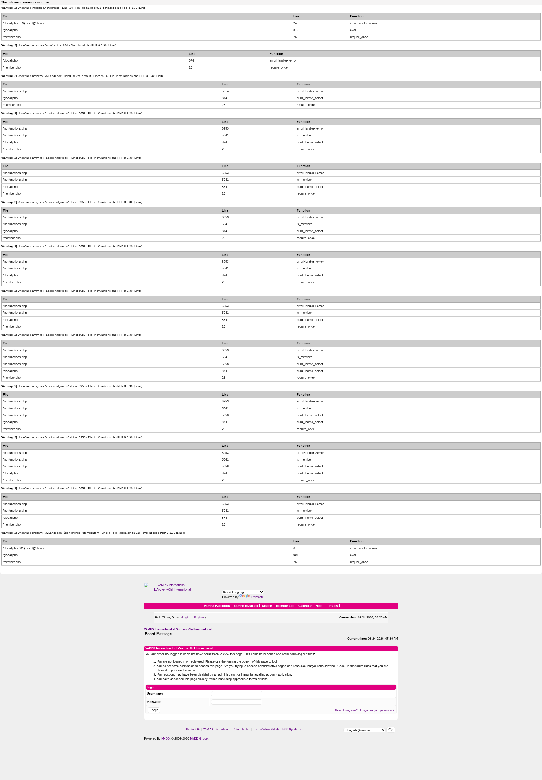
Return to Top (241, 729)
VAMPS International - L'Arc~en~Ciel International (178, 629)
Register (199, 617)
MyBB (165, 738)
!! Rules (332, 605)
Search (267, 605)
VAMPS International (216, 729)
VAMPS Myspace (246, 605)
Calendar (305, 605)
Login (185, 617)
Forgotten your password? (377, 710)
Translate (257, 597)
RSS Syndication (293, 729)
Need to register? (346, 710)
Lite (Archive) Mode (267, 729)
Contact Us (193, 729)
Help (319, 605)
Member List (285, 605)
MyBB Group (199, 738)
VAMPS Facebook (217, 605)
